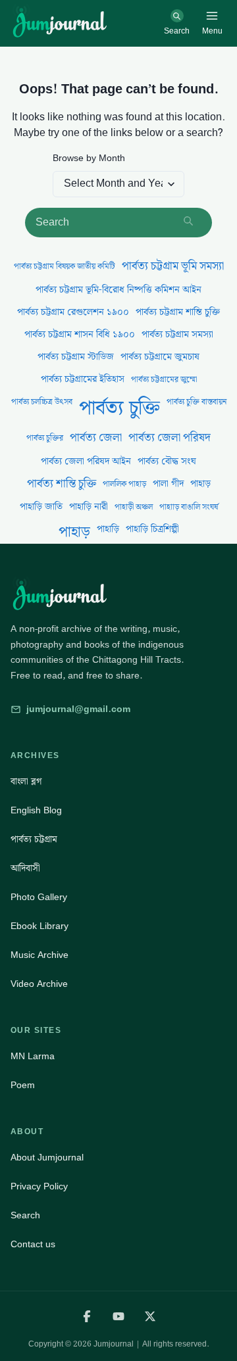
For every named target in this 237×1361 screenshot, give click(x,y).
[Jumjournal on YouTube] (118, 1316)
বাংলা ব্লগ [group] (26, 782)
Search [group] (25, 1215)
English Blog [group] (36, 810)
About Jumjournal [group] (47, 1158)
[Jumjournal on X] (150, 1316)
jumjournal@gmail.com (78, 709)
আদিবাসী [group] (25, 868)
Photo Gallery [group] (39, 897)
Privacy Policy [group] (39, 1187)
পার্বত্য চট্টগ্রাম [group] (34, 839)
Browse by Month (89, 159)
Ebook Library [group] (39, 926)
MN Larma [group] (33, 1056)
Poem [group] (23, 1085)
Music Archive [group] (39, 955)
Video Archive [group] (39, 984)
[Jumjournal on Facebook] (86, 1316)
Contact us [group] (33, 1244)
